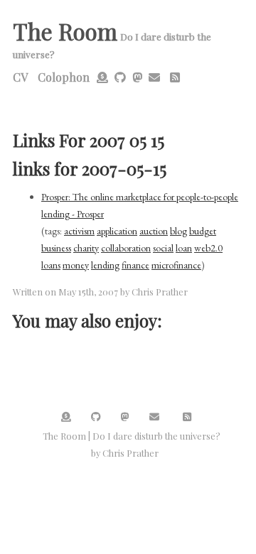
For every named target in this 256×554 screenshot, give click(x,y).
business (56, 247)
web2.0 (208, 247)
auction (153, 230)
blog (178, 230)
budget (202, 230)
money (76, 265)
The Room (65, 31)
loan (184, 247)
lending (105, 265)
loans (50, 265)
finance (135, 265)
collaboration (126, 247)
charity (86, 247)
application (117, 230)
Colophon (64, 77)
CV (20, 77)
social (163, 247)
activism (79, 230)
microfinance (176, 265)
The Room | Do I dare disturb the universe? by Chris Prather (131, 444)
